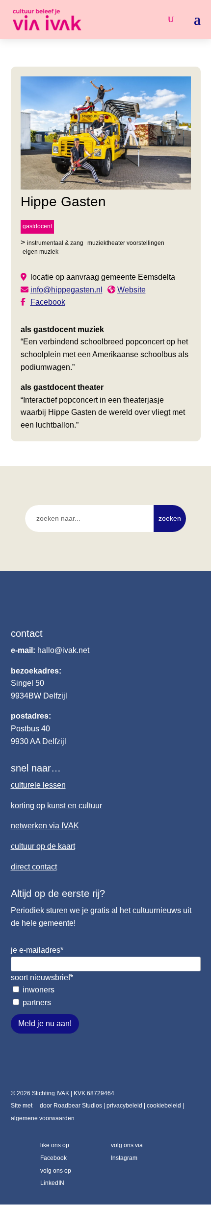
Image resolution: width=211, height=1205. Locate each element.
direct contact (34, 867)
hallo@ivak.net (63, 650)
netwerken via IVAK (45, 825)
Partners (37, 1002)
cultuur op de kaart (43, 846)
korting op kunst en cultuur (56, 805)
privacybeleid (124, 1105)
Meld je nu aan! (45, 1023)
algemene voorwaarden (43, 1118)
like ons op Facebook (54, 1151)
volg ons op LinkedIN (55, 1177)
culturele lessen (38, 785)
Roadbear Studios (77, 1105)
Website (131, 290)
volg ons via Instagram (127, 1151)
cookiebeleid (164, 1105)
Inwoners (38, 990)
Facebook (47, 302)
